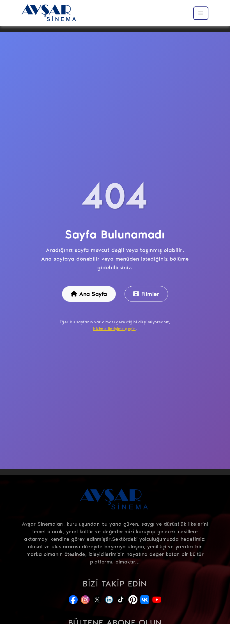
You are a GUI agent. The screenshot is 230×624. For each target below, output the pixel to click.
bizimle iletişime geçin (114, 328)
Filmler (150, 294)
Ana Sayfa (93, 294)
